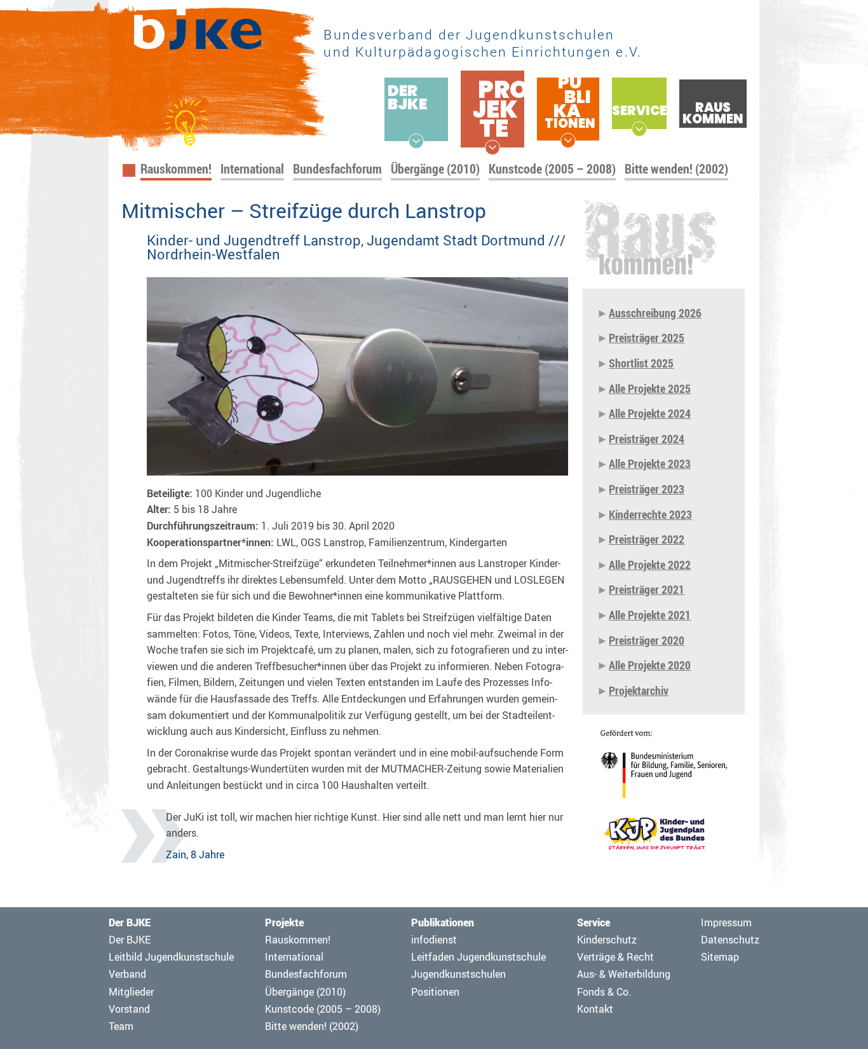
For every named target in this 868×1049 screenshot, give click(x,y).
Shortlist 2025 (641, 363)
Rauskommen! (176, 168)
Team (121, 1026)
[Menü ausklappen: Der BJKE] (416, 141)
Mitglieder (131, 992)
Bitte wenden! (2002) (676, 168)
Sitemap (720, 957)
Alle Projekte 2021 (650, 614)
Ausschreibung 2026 (655, 312)
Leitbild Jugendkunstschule (171, 957)
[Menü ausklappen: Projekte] (492, 147)
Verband (127, 974)
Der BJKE (130, 940)
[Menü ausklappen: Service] (639, 129)
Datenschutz (730, 940)
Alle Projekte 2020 (650, 665)
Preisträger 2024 (646, 438)
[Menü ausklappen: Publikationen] (568, 140)
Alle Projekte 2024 (650, 413)
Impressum (726, 922)
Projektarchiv (638, 690)
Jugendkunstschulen (458, 974)
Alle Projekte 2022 (650, 564)
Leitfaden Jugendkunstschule (478, 957)
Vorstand (129, 1009)
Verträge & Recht (615, 957)
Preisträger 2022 (646, 539)
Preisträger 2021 (646, 589)
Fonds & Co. (604, 992)
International (252, 168)
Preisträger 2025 (646, 337)
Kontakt (595, 1009)
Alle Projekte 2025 (650, 388)
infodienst (434, 940)
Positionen (435, 992)
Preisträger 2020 (646, 640)
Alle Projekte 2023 (650, 463)
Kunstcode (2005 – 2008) (552, 168)
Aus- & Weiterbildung (623, 974)
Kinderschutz (607, 940)
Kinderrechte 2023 (650, 514)
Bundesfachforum (337, 168)
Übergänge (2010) (435, 168)
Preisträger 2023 (646, 489)
